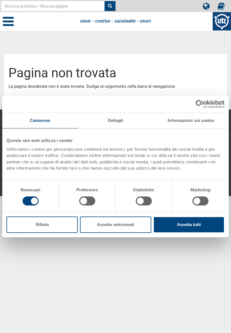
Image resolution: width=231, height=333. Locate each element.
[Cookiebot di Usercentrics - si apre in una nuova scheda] (200, 104)
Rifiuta (42, 224)
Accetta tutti (189, 224)
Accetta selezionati (115, 224)
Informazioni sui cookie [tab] (191, 120)
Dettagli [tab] (115, 120)
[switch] (87, 200)
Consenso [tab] (40, 120)
